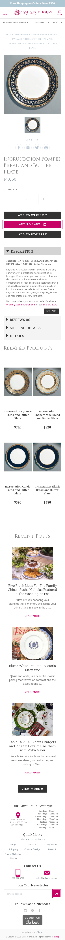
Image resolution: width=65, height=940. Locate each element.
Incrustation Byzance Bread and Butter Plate (18, 414)
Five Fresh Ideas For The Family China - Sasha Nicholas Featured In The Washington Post (32, 589)
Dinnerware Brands (44, 34)
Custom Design (32, 849)
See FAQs (51, 311)
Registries (52, 844)
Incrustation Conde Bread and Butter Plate (17, 490)
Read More (33, 616)
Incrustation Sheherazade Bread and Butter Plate (47, 414)
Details (16, 336)
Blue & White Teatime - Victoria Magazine (32, 668)
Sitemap (56, 936)
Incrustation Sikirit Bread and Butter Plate (47, 490)
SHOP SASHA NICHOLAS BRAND (15, 22)
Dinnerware (22, 34)
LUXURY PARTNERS (40, 22)
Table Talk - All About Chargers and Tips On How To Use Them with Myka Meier (32, 746)
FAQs (13, 844)
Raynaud (17, 39)
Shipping (13, 849)
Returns (32, 844)
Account (52, 849)
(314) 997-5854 (18, 825)
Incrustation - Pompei (38, 39)
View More (31, 789)
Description (21, 251)
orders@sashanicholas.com (21, 304)
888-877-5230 (50, 304)
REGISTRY (57, 22)
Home (9, 34)
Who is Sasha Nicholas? (32, 839)
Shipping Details (25, 328)
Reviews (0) (19, 319)
